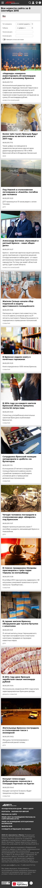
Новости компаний (11, 100)
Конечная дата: (7, 36)
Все (4, 16)
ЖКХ (4, 156)
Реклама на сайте (9, 814)
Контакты (6, 811)
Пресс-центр (28, 809)
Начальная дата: (8, 32)
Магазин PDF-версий (20, 811)
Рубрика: (5, 28)
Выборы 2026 (7, 826)
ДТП (4, 207)
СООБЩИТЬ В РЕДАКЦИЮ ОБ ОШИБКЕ (16, 829)
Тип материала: (7, 24)
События (6, 323)
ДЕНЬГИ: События (10, 694)
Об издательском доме (11, 809)
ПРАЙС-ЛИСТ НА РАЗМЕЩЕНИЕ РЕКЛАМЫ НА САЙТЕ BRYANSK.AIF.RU (18, 818)
